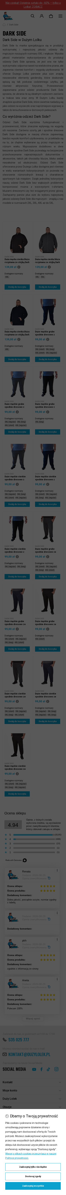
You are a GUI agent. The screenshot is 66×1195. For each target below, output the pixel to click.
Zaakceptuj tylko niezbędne (33, 1167)
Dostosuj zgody (33, 1176)
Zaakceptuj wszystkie (33, 1186)
